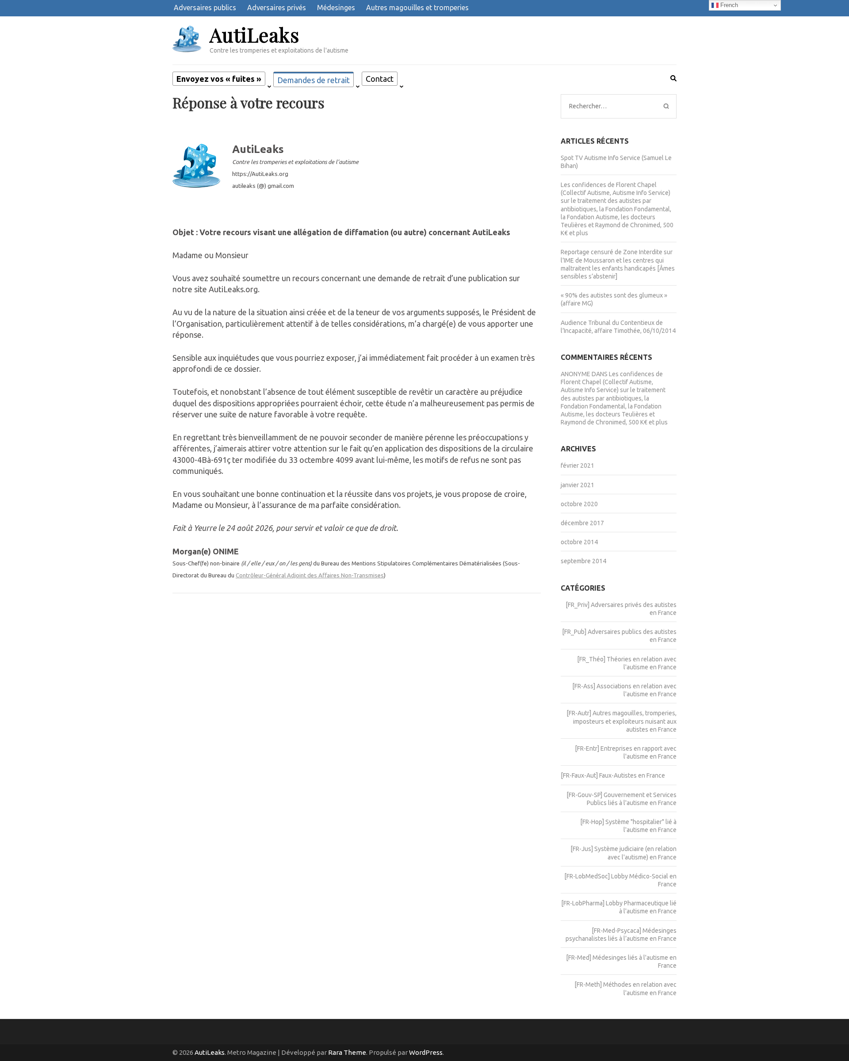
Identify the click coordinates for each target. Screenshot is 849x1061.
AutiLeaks (254, 34)
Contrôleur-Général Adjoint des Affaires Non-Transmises (310, 575)
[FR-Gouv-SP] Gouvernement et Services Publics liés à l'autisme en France (621, 798)
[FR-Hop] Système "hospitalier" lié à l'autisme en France (628, 825)
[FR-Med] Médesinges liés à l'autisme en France (621, 961)
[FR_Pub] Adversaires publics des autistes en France (619, 635)
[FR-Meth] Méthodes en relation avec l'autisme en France (625, 988)
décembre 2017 (582, 523)
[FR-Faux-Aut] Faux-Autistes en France (613, 775)
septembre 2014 (583, 561)
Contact (380, 78)
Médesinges (336, 7)
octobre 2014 (579, 542)
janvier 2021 (577, 485)
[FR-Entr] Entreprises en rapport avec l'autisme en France (626, 752)
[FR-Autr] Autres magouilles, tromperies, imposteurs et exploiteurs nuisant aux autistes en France (621, 721)
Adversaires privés (276, 7)
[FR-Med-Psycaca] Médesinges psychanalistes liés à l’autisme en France (621, 934)
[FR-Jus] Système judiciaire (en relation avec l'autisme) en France (623, 852)
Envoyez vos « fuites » (218, 78)
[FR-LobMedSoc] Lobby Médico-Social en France (620, 880)
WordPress (426, 1052)
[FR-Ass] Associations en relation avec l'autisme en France (624, 690)
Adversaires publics (205, 7)
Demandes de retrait (313, 80)
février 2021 (577, 465)
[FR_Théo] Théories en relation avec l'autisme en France (627, 663)
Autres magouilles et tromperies (417, 7)
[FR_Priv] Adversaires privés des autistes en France (621, 608)
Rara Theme (347, 1052)
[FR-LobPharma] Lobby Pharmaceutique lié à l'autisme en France (619, 907)
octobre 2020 (579, 504)
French (728, 5)
